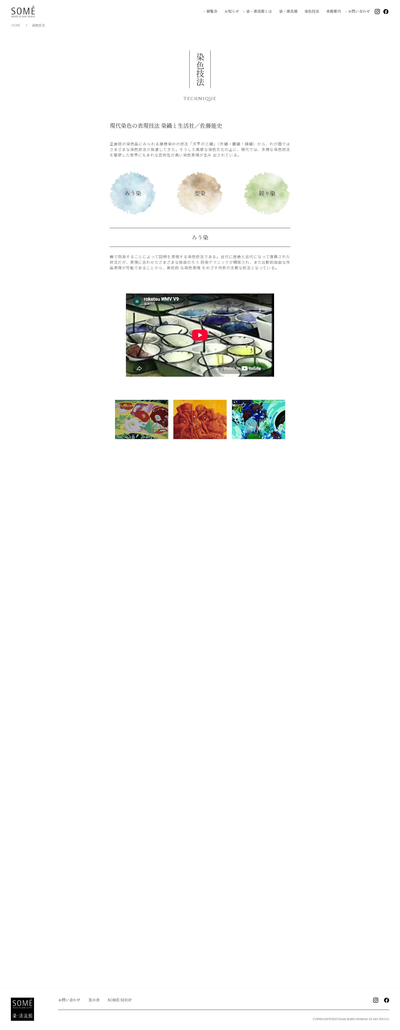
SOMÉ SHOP (120, 999)
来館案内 (333, 11)
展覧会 (211, 11)
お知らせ (231, 11)
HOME (16, 25)
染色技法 (311, 11)
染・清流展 (288, 11)
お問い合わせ (359, 11)
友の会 (94, 999)
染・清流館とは (259, 11)
